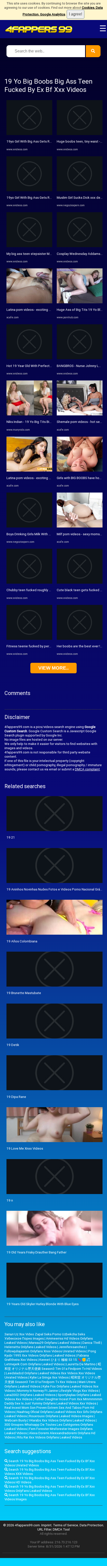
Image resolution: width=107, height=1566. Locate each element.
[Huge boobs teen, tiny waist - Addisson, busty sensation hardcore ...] (80, 134)
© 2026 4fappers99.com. (22, 1525)
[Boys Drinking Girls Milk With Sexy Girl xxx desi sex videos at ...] (29, 526)
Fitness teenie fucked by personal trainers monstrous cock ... (51, 646)
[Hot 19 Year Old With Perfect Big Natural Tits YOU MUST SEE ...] (29, 358)
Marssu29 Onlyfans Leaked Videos (54, 1343)
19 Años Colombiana (21, 941)
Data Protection (91, 1525)
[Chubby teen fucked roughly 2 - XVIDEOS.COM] (29, 582)
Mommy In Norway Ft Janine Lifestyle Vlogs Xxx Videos (57, 1391)
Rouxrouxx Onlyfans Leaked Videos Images (61, 1416)
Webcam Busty (15, 1420)
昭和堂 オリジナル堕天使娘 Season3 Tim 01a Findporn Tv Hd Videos (53, 1366)
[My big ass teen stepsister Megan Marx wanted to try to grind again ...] (29, 246)
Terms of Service (65, 1525)
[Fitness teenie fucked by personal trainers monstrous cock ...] (29, 639)
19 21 (10, 837)
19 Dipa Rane (16, 1097)
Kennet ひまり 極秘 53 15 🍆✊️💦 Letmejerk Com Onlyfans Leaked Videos (47, 1362)
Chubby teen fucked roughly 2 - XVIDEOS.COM (40, 590)
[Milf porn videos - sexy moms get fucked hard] (80, 526)
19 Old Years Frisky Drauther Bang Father (36, 1252)
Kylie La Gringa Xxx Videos (49, 1377)
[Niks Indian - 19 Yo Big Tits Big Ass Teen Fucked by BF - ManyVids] (29, 414)
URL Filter (44, 1529)
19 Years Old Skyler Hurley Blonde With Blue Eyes (42, 1304)
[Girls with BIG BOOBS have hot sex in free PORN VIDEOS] (80, 470)
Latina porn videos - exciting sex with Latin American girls (48, 310)
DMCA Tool (61, 1529)
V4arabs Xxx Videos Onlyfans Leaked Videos (62, 1420)
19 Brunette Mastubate (23, 993)
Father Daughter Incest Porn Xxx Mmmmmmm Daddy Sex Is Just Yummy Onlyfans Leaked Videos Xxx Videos (53, 1401)
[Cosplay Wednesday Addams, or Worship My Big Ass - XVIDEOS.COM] (80, 246)
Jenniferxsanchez (72, 1347)
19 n (9, 1200)
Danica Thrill (91, 1343)
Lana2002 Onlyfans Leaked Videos (29, 1395)
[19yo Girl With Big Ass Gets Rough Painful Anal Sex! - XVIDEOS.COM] (29, 134)
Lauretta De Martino (81, 1364)
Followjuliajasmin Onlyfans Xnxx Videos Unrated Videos (45, 1351)
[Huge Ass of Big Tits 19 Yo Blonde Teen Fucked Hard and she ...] (80, 302)
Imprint (46, 1525)
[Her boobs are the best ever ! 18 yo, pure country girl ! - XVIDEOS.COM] (80, 639)
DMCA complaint (87, 769)
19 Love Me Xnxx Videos (24, 1148)
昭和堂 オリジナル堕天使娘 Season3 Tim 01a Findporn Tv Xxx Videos (52, 1379)
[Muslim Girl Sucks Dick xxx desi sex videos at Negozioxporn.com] (80, 190)
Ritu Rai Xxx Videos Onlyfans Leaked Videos (49, 1437)
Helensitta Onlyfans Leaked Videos (30, 1347)
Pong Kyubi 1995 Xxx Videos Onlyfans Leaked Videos (50, 1353)
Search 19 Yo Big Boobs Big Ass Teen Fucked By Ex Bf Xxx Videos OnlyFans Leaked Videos (49, 1488)
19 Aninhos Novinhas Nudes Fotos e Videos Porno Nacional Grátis (55, 889)
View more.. (53, 668)
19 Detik (12, 1045)
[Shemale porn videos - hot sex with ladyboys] (80, 414)
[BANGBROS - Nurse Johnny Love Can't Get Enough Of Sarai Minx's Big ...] (80, 358)
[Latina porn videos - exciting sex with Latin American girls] (29, 302)
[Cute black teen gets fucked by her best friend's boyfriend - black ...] (80, 582)
